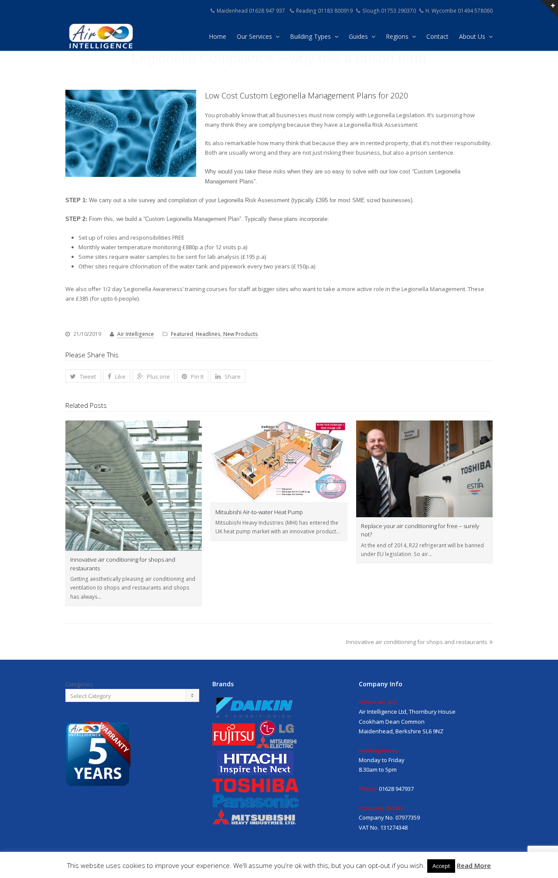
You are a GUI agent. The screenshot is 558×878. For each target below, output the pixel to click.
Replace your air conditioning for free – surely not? (420, 530)
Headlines (208, 334)
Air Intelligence (135, 334)
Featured (182, 334)
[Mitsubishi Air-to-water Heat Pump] (279, 461)
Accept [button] (441, 866)
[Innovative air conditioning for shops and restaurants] (133, 485)
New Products (240, 334)
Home (217, 36)
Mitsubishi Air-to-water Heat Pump (259, 512)
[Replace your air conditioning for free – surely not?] (424, 468)
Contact (437, 36)
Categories (79, 684)
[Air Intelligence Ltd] (100, 35)
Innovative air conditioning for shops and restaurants (122, 564)
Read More (474, 865)
